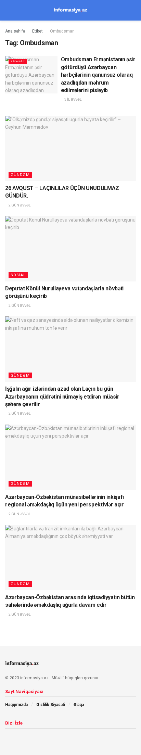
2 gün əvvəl (19, 205)
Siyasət (18, 61)
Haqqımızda (16, 704)
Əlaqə (79, 704)
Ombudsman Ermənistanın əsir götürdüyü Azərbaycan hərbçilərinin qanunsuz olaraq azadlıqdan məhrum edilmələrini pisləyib (98, 74)
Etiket (37, 31)
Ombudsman (62, 31)
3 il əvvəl (73, 99)
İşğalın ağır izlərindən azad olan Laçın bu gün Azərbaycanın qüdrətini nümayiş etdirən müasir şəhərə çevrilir (62, 396)
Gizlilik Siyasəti (50, 704)
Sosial (18, 275)
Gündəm (20, 175)
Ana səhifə (15, 31)
